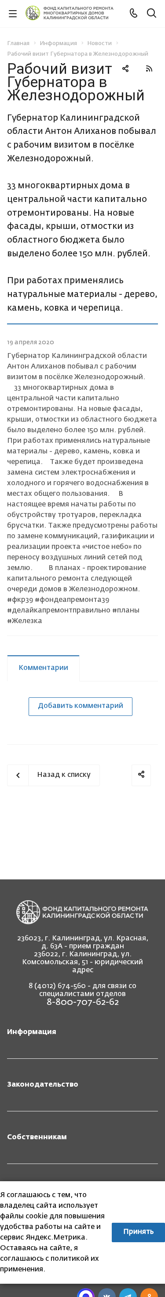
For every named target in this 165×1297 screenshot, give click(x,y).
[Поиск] (151, 14)
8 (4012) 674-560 (57, 986)
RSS (149, 68)
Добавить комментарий (80, 706)
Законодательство (42, 1084)
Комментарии (43, 668)
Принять (138, 1232)
